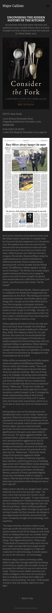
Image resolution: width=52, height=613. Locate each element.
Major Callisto (13, 6)
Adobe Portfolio (31, 608)
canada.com (8, 124)
